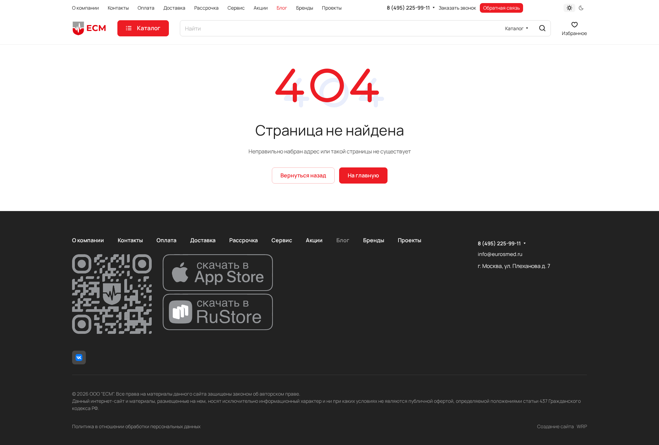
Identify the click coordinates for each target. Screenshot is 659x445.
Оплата (166, 240)
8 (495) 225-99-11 (408, 8)
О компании (88, 240)
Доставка (203, 240)
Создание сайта (555, 426)
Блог (342, 240)
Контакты (130, 240)
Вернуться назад (303, 175)
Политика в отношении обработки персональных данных (136, 426)
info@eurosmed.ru (500, 254)
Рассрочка (243, 240)
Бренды (373, 240)
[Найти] (542, 28)
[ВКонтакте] (79, 357)
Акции (314, 240)
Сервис (281, 240)
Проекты (409, 240)
